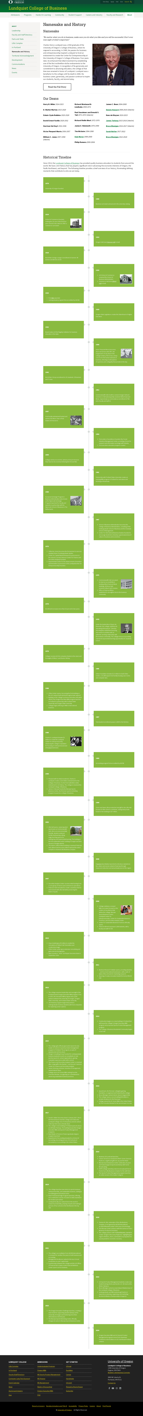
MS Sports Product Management (48, 1374)
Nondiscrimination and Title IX (56, 1406)
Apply (112, 2)
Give (121, 2)
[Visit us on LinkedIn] (120, 1388)
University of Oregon (120, 1361)
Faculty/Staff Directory (16, 1374)
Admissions (15, 15)
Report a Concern (38, 1406)
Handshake (70, 1379)
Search (127, 2)
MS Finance (41, 1379)
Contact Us (111, 1383)
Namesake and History (21, 51)
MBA (52, 298)
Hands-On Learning (43, 15)
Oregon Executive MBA (45, 1391)
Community (59, 15)
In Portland (16, 47)
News (14, 68)
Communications (18, 64)
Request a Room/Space (74, 1387)
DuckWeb (69, 1370)
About (129, 15)
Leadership (16, 30)
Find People (106, 1406)
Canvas (68, 1374)
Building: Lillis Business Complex (119, 1373)
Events (14, 72)
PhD (38, 1395)
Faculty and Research (115, 15)
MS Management (43, 1383)
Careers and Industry (94, 15)
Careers (92, 1406)
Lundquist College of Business (67, 163)
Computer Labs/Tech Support (19, 1379)
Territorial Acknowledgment (23, 55)
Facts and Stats (18, 39)
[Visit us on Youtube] (113, 1388)
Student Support (75, 15)
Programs (28, 15)
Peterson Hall (111, 242)
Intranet (69, 1383)
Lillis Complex (17, 43)
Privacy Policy (83, 1406)
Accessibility (73, 1406)
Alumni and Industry (16, 1391)
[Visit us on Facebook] (109, 1388)
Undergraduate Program (46, 1366)
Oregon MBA (41, 1370)
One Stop (106, 2)
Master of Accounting (44, 1387)
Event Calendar (14, 1383)
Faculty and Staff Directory (22, 35)
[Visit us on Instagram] (117, 1388)
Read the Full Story (57, 87)
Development (17, 60)
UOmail (68, 1366)
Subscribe (69, 1391)
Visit (117, 2)
